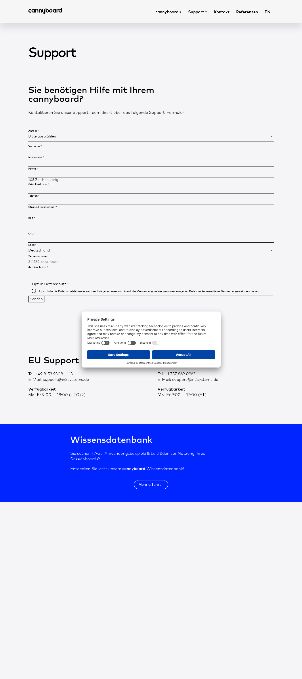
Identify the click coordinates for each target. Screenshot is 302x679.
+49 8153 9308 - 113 (54, 373)
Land (32, 244)
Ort (31, 233)
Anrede (34, 130)
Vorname (35, 146)
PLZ (31, 218)
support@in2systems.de (66, 379)
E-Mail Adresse (39, 184)
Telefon (34, 195)
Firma (33, 168)
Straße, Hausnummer (42, 207)
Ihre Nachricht (38, 267)
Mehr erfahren (151, 484)
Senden (36, 299)
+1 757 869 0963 (180, 373)
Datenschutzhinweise (71, 291)
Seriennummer (37, 256)
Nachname (36, 157)
